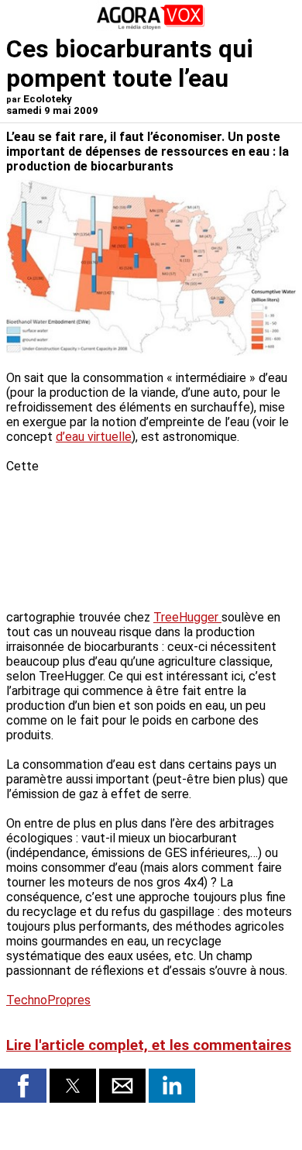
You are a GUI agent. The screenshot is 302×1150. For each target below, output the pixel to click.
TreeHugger (187, 617)
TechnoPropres (48, 1000)
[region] (179, 525)
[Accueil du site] (151, 26)
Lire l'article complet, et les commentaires (148, 1045)
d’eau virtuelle (94, 436)
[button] (23, 1086)
